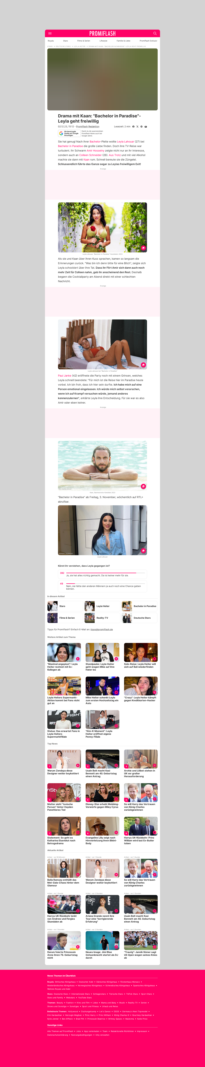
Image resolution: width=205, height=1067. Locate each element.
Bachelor (95, 141)
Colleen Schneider (90, 155)
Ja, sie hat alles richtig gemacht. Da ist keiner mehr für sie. (97, 575)
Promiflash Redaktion (87, 126)
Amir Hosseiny (95, 150)
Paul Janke (64, 375)
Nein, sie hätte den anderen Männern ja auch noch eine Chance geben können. (103, 587)
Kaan (87, 159)
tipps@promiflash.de (102, 629)
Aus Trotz (115, 155)
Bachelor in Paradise (70, 146)
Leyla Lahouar (125, 141)
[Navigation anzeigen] (50, 33)
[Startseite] (102, 33)
